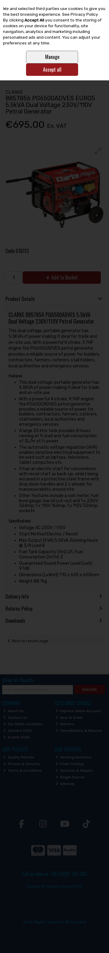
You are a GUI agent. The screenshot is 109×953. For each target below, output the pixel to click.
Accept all (52, 69)
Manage (52, 56)
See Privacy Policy (80, 14)
